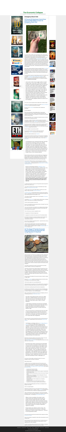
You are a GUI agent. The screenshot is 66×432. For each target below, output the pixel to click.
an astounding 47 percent (40, 58)
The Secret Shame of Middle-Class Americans (36, 76)
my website (30, 279)
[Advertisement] (33, 6)
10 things (40, 389)
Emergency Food (37, 427)
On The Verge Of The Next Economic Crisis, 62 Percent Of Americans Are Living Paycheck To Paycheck (35, 230)
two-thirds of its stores (28, 415)
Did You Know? (42, 427)
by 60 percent (45, 196)
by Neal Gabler (30, 77)
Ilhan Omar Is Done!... (52, 83)
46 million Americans (28, 192)
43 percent (37, 133)
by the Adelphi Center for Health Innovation (37, 366)
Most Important (47, 427)
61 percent (31, 107)
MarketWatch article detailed (31, 339)
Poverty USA (31, 199)
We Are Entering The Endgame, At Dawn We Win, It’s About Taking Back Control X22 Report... (52, 90)
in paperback (43, 225)
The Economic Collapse (33, 12)
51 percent (36, 121)
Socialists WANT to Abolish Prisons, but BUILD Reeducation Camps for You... (52, 76)
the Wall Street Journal (36, 293)
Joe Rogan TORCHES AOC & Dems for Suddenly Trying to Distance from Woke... (52, 109)
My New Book (19, 427)
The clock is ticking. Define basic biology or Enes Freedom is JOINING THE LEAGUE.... (52, 100)
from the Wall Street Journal (40, 394)
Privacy (33, 427)
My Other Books (24, 427)
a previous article (28, 367)
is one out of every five (36, 190)
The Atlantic (46, 68)
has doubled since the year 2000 (32, 187)
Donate (28, 427)
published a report (41, 166)
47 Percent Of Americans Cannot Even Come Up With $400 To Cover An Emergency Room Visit (35, 21)
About (30, 427)
